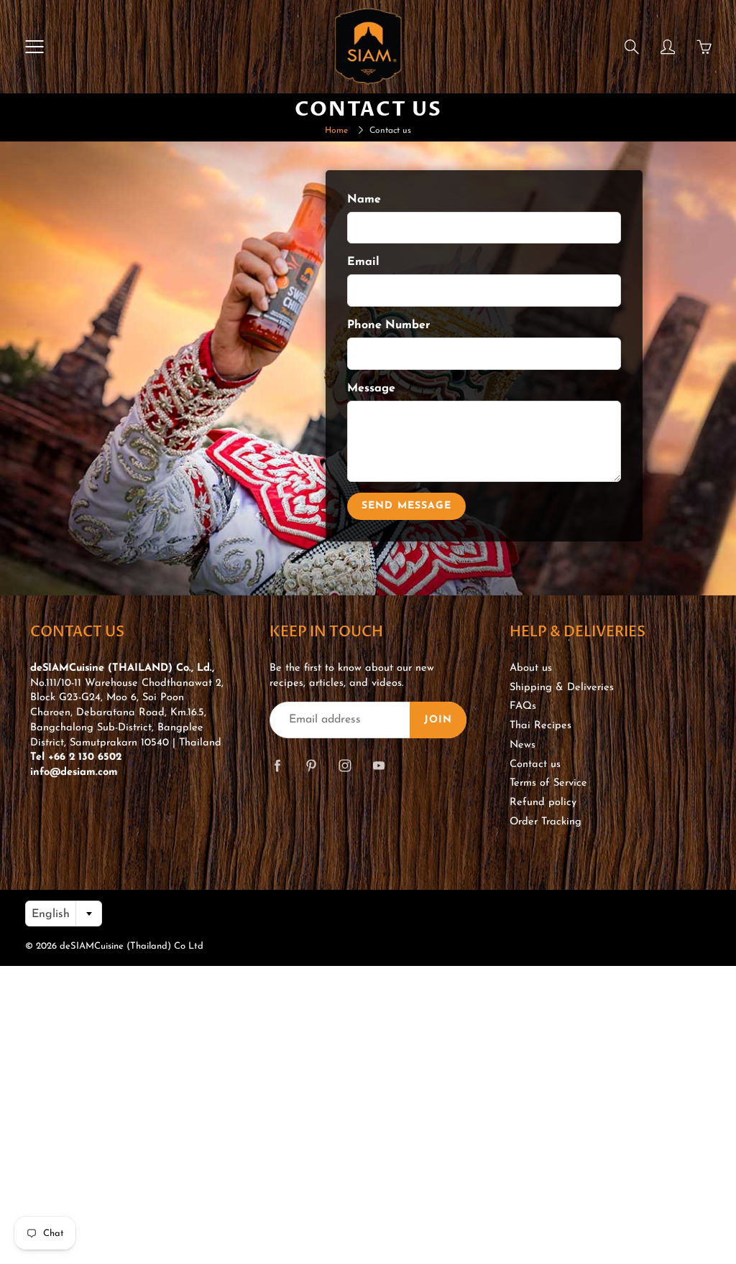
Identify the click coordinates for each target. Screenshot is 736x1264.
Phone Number (389, 325)
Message (371, 388)
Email (363, 262)
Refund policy (543, 802)
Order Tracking (545, 822)
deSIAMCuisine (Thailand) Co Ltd (131, 946)
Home (336, 130)
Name (364, 199)
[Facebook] (277, 765)
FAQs (523, 706)
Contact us (535, 764)
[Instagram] (344, 765)
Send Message (406, 506)
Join (438, 720)
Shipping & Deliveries (562, 687)
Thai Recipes (540, 725)
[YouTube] (378, 765)
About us (531, 668)
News (522, 745)
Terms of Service (548, 783)
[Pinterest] (310, 765)
